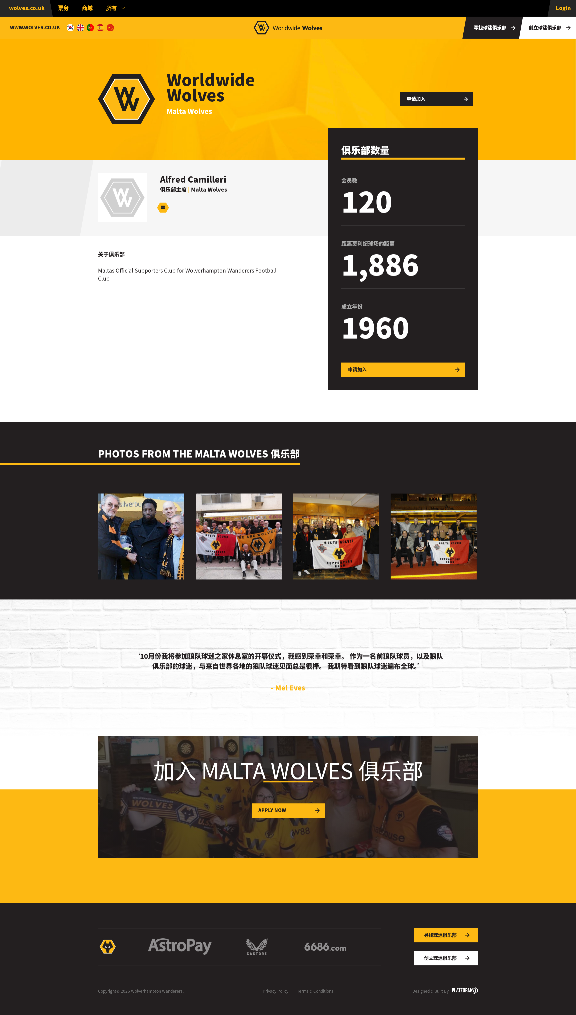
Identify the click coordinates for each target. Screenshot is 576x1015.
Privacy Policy (275, 991)
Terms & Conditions (315, 991)
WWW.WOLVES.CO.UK (35, 27)
